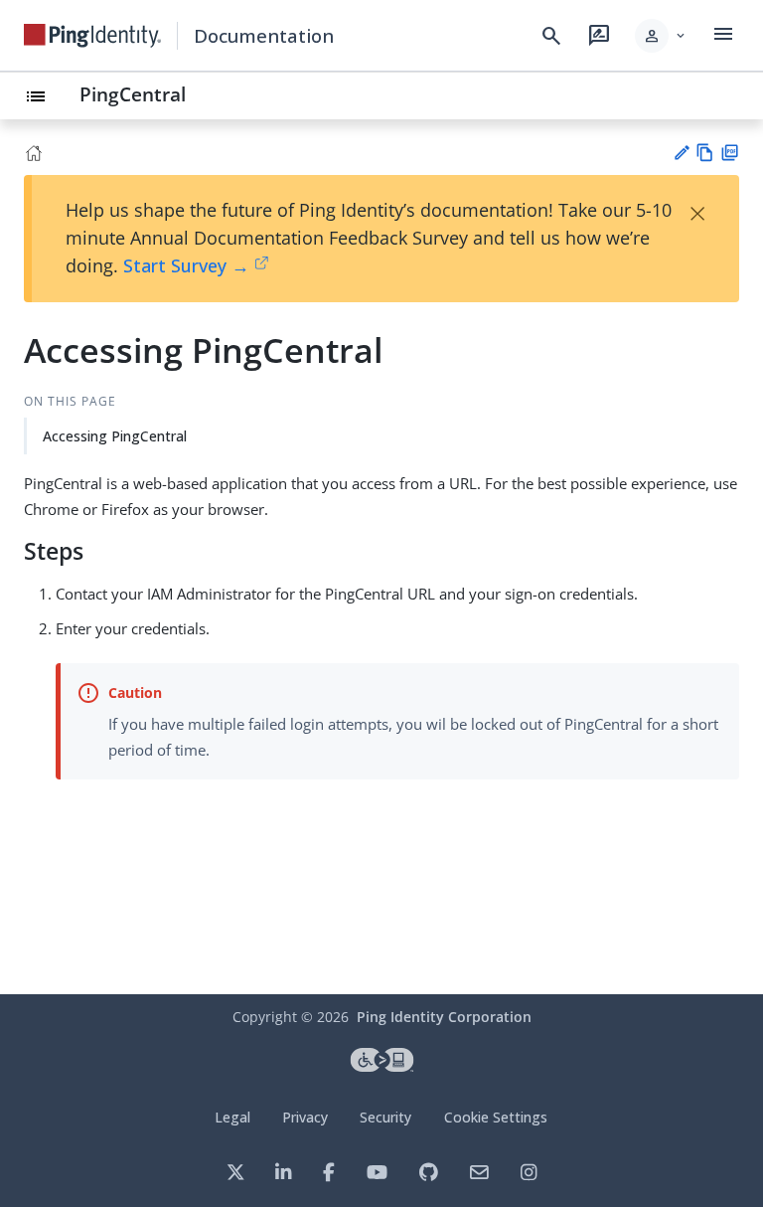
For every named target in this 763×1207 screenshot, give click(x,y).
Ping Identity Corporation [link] (444, 1016)
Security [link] (385, 1117)
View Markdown (704, 152)
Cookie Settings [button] (495, 1117)
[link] (92, 36)
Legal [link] (232, 1117)
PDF (729, 152)
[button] (661, 36)
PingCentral (132, 94)
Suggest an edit (681, 152)
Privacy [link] (305, 1117)
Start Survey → (186, 265)
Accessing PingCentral (115, 436)
